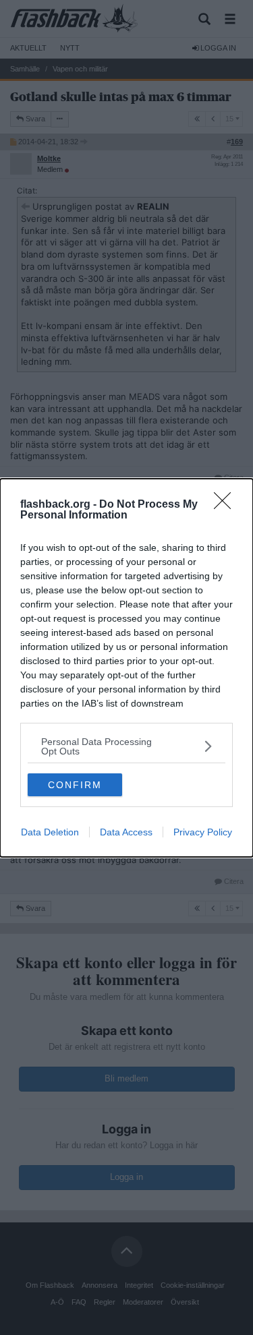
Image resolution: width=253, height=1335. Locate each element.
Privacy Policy (202, 832)
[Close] (227, 505)
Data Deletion (50, 832)
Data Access (126, 832)
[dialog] (126, 668)
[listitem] (126, 746)
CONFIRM (75, 784)
